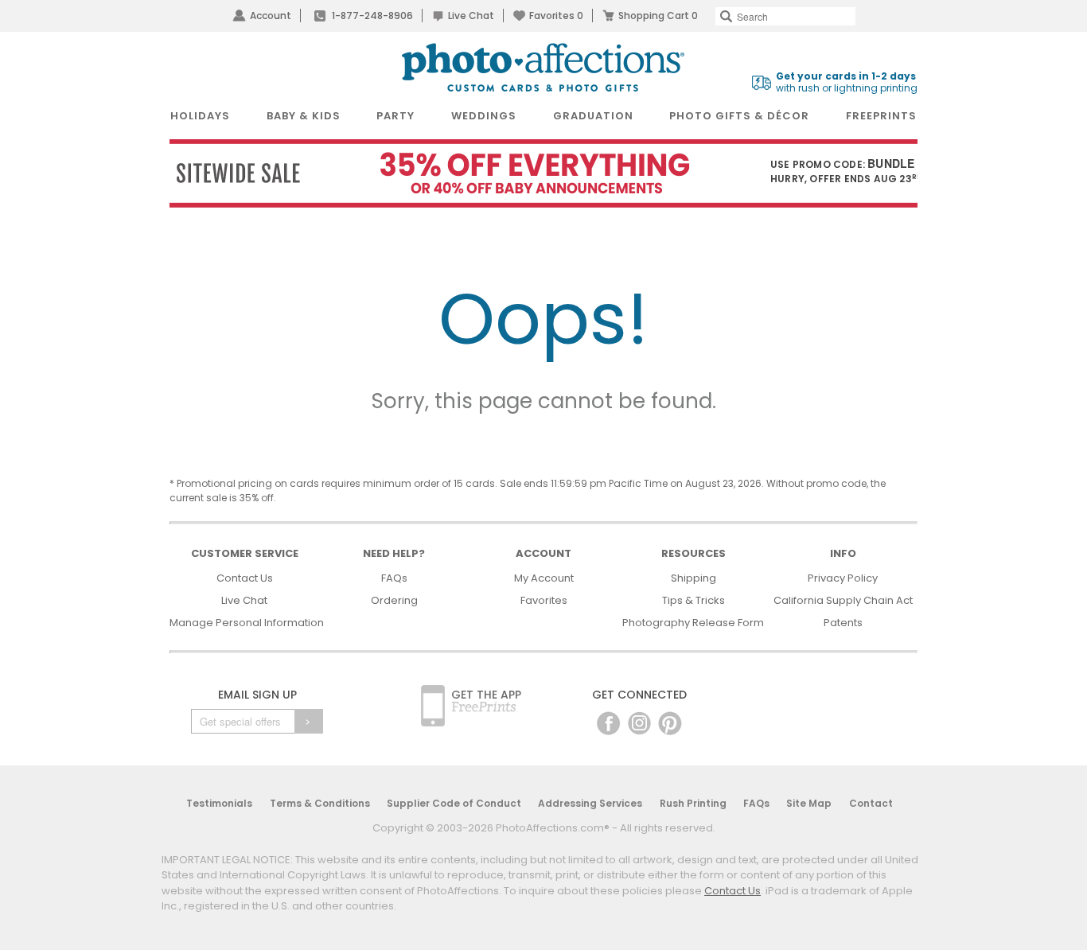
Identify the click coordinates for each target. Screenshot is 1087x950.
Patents (843, 622)
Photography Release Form (693, 622)
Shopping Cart (658, 15)
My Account (544, 578)
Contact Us (244, 578)
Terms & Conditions (320, 803)
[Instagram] (639, 723)
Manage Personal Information (246, 622)
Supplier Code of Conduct (454, 803)
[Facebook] (608, 723)
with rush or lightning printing (847, 82)
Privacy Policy (843, 578)
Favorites (556, 15)
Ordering (394, 600)
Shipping (693, 578)
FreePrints (881, 115)
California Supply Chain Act (843, 600)
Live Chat (471, 15)
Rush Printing (693, 803)
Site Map (809, 803)
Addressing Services (590, 803)
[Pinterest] (670, 723)
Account (270, 15)
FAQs (394, 578)
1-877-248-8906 (372, 15)
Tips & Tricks (693, 600)
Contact (871, 803)
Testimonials (219, 803)
